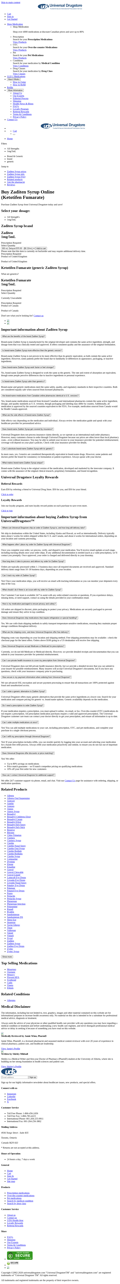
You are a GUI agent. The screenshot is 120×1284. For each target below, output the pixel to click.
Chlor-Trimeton (14, 835)
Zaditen (10, 941)
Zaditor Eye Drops (15, 946)
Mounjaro (11, 969)
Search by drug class (16, 1203)
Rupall (10, 909)
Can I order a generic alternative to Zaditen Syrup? (23, 691)
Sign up (32, 1077)
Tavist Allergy (13, 925)
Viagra (10, 985)
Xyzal (10, 938)
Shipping (17, 101)
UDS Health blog (15, 1220)
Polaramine (12, 906)
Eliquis (10, 988)
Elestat (10, 864)
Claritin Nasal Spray (16, 846)
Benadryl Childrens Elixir (19, 816)
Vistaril (10, 935)
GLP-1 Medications (16, 76)
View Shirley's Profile (11, 1066)
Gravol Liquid (13, 875)
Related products (15, 179)
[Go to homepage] (60, 9)
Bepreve (11, 830)
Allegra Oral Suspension (18, 798)
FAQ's (16, 106)
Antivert (11, 801)
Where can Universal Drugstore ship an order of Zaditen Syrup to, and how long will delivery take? (43, 528)
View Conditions (21, 66)
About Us (17, 93)
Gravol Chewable (15, 872)
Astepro (10, 806)
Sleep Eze (11, 920)
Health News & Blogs (23, 103)
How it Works (13, 79)
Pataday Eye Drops (16, 885)
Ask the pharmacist (16, 182)
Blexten (10, 832)
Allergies (11, 1000)
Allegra (10, 795)
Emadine (11, 867)
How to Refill (19, 85)
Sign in (10, 16)
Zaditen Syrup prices (16, 171)
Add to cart (41, 248)
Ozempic (11, 972)
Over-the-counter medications (20, 1195)
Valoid (10, 933)
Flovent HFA (13, 977)
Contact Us (12, 119)
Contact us (38, 315)
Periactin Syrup (14, 898)
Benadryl (11, 814)
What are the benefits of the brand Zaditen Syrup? (23, 336)
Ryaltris (10, 912)
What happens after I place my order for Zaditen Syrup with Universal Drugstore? (36, 544)
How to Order (19, 82)
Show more (7, 957)
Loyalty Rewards (15, 1223)
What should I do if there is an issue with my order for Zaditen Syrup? (31, 590)
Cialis (9, 982)
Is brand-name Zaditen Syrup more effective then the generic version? (32, 350)
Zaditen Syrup (13, 943)
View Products (19, 42)
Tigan (9, 927)
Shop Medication (15, 24)
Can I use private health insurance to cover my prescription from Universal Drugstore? (38, 660)
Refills (10, 87)
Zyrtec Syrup (13, 951)
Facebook (11, 1099)
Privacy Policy (19, 117)
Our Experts (18, 96)
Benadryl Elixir (14, 822)
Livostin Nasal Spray (16, 883)
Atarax (10, 809)
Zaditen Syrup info (15, 174)
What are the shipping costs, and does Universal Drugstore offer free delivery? (35, 632)
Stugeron (11, 922)
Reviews (11, 184)
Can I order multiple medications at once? (20, 722)
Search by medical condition (20, 1201)
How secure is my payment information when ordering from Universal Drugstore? (36, 677)
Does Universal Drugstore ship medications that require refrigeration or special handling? (39, 618)
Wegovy (11, 974)
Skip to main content (10, 2)
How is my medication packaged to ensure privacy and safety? (29, 604)
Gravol (10, 869)
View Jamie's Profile (10, 1048)
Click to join (7, 510)
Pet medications (14, 1198)
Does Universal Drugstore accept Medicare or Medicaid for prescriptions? (33, 646)
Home (10, 138)
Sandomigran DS (15, 917)
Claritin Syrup (13, 856)
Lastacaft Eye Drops (16, 877)
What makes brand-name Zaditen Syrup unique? (22, 463)
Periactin (11, 896)
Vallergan (11, 930)
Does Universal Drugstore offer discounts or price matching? (27, 753)
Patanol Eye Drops (15, 890)
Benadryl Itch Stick (16, 827)
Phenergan (12, 901)
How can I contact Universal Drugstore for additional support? (28, 775)
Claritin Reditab (14, 851)
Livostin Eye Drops (16, 880)
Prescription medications (18, 1193)
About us (11, 1215)
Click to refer (7, 494)
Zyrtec (10, 949)
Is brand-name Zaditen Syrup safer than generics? (23, 381)
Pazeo (10, 893)
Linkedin (11, 1096)
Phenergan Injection (16, 904)
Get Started (12, 19)
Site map (11, 1181)
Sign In (10, 1176)
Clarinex (11, 838)
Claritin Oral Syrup (16, 848)
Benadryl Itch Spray (16, 824)
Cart (9, 1173)
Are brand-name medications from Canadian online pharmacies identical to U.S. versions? (40, 396)
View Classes (19, 74)
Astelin (10, 803)
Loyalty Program (21, 109)
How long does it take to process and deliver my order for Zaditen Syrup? (33, 561)
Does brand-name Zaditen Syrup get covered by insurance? (27, 429)
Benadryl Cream (14, 819)
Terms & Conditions (22, 114)
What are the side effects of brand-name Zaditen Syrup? (26, 415)
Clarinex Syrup (14, 840)
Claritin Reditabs (15, 853)
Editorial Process (20, 98)
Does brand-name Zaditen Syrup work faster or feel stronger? (28, 367)
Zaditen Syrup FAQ (16, 177)
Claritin (10, 843)
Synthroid (11, 980)
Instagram (11, 1094)
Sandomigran (13, 914)
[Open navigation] (14, 134)
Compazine (12, 859)
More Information (15, 90)
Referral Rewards (21, 111)
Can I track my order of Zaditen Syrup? (18, 575)
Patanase (11, 888)
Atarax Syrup (13, 811)
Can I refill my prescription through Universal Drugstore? (26, 736)
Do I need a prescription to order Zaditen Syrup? (22, 705)
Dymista (11, 861)
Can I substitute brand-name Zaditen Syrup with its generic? (27, 449)
